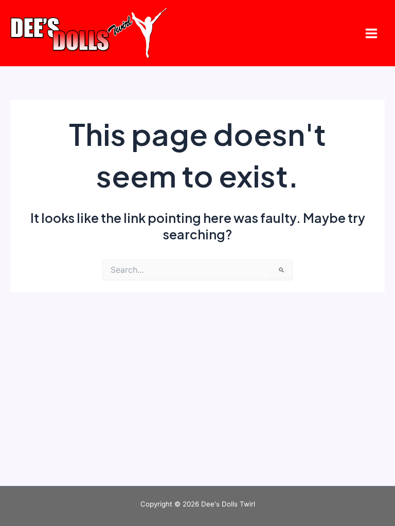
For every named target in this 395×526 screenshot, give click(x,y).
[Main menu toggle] (371, 33)
